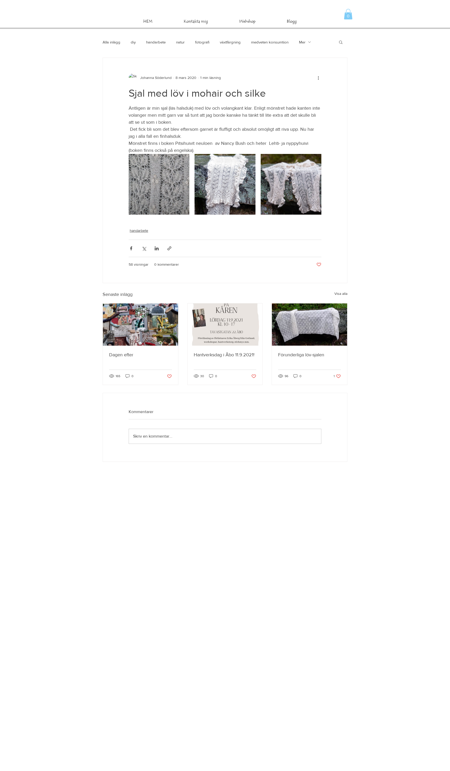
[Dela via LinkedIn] (156, 248)
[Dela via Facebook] (131, 248)
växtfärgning (230, 42)
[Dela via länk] (169, 248)
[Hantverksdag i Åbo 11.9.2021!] (225, 324)
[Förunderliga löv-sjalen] (309, 324)
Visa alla (340, 293)
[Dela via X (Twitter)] (143, 248)
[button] (348, 14)
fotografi (202, 42)
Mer (302, 42)
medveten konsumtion (270, 42)
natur (180, 42)
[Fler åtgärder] (318, 77)
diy (133, 42)
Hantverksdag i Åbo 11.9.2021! (224, 354)
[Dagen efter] (140, 324)
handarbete (156, 42)
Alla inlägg (111, 42)
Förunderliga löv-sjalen (301, 354)
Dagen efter (121, 354)
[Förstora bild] (159, 184)
